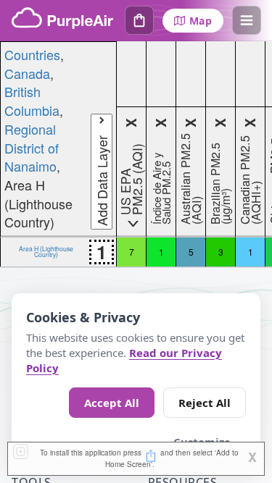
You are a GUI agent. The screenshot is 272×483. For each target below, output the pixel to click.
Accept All (111, 402)
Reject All (204, 402)
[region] (136, 154)
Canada (27, 73)
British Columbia (31, 100)
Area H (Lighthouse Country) (46, 251)
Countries (32, 54)
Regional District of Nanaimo (31, 147)
